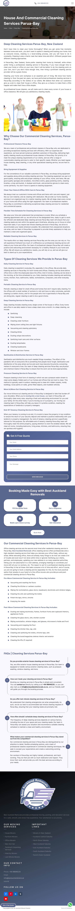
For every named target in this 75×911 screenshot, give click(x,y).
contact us (21, 684)
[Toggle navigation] (72, 3)
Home (5, 28)
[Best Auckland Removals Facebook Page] (6, 894)
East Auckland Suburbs (41, 848)
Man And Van (10, 844)
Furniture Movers (11, 837)
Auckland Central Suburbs (42, 837)
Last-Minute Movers (12, 857)
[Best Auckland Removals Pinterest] (11, 894)
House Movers (10, 833)
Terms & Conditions (66, 908)
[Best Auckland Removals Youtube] (6, 899)
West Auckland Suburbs (42, 844)
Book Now (37, 533)
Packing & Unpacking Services (13, 848)
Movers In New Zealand (41, 833)
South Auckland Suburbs (42, 851)
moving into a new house (35, 396)
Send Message (37, 477)
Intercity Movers (11, 853)
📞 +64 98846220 (41, 3)
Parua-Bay (17, 28)
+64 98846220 (49, 684)
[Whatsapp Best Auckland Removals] (70, 905)
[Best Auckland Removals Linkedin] (15, 894)
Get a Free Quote (8, 905)
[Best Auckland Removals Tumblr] (20, 894)
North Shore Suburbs (41, 840)
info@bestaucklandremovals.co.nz (34, 687)
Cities (10, 28)
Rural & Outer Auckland (41, 855)
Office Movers (10, 840)
